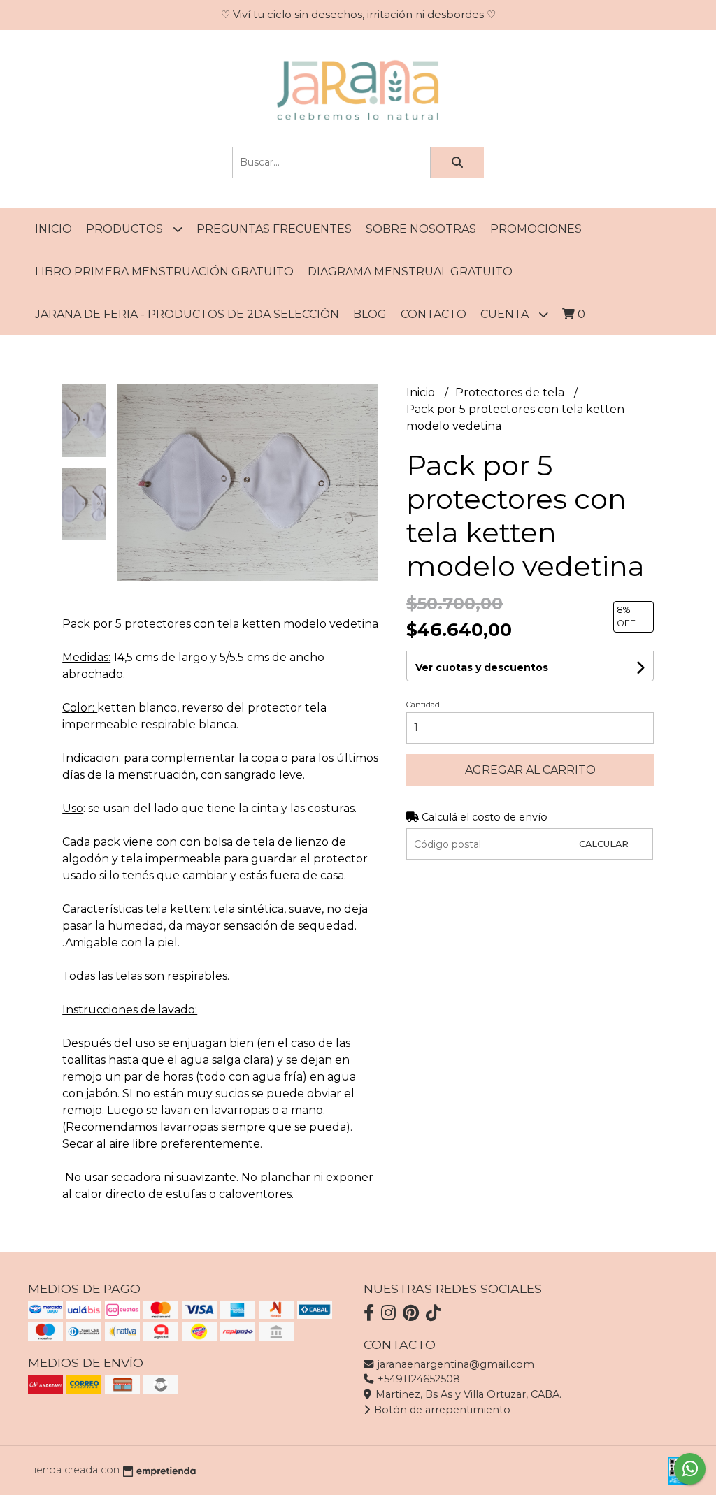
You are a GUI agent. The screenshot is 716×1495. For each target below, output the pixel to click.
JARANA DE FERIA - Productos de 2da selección (187, 314)
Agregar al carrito (530, 770)
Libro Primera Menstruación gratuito (164, 271)
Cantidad (423, 704)
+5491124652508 (417, 1379)
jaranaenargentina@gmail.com (454, 1364)
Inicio (53, 229)
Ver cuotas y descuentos (481, 667)
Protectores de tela (511, 392)
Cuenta (505, 314)
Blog (370, 314)
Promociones (536, 229)
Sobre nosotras (421, 229)
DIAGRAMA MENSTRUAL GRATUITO (410, 271)
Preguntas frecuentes (274, 229)
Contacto (433, 314)
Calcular (604, 844)
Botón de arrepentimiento (440, 1409)
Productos (126, 229)
